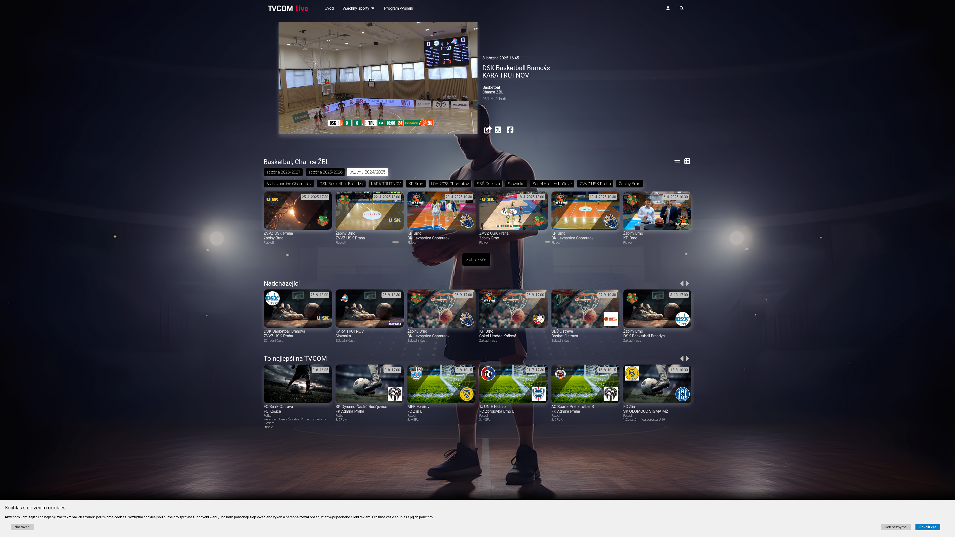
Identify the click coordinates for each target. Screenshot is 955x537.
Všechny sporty (356, 8)
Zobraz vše (476, 259)
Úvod (329, 8)
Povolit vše (927, 527)
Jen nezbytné (896, 527)
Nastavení (22, 527)
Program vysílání (398, 8)
